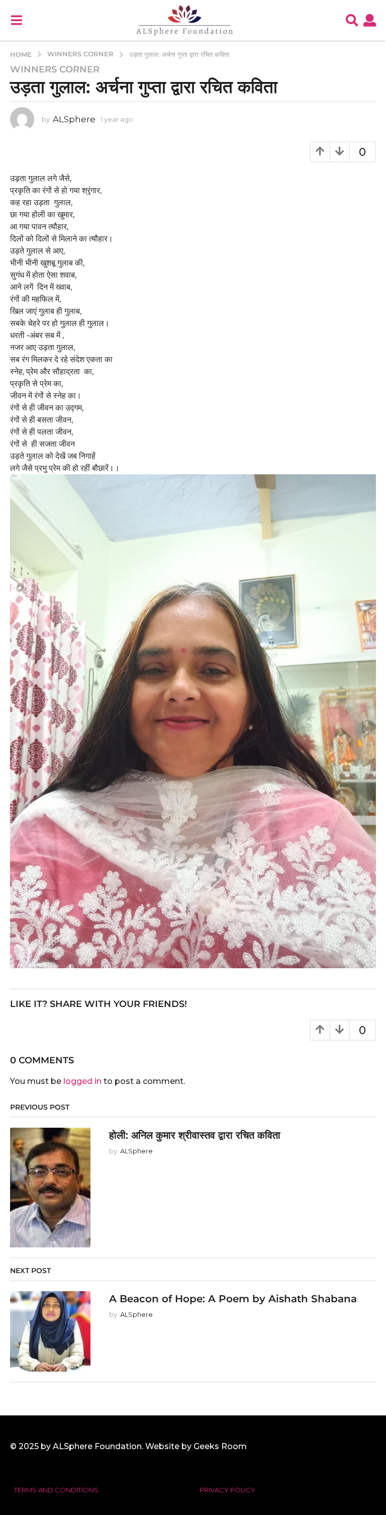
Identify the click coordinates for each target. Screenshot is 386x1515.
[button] (16, 20)
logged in (82, 1081)
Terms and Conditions (56, 1490)
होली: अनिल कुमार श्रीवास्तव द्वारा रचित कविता (194, 1135)
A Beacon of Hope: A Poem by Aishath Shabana (233, 1299)
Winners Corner (55, 69)
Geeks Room (220, 1446)
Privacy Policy (227, 1490)
